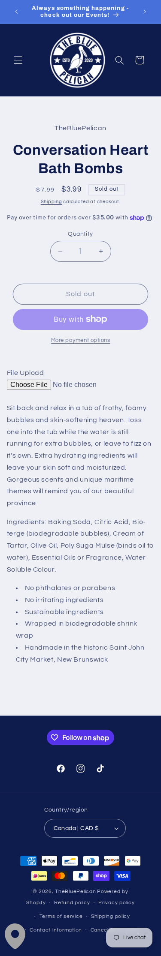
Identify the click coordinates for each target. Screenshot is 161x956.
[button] (18, 60)
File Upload (25, 372)
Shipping (51, 201)
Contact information (56, 930)
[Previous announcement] (16, 11)
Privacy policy (116, 902)
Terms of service (61, 916)
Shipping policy (110, 916)
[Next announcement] (144, 11)
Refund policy (72, 902)
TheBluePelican (75, 891)
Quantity (80, 234)
